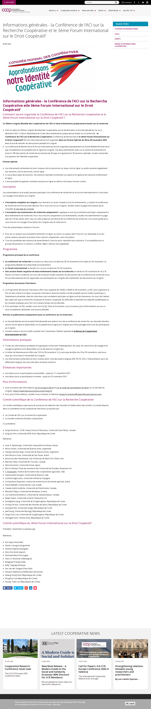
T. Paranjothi (11, 471)
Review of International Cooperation (125, 45)
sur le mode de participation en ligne (72, 387)
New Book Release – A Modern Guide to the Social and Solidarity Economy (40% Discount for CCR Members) (55, 672)
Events (118, 39)
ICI (100, 205)
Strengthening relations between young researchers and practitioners (129, 670)
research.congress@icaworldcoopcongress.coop (80, 394)
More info (56, 704)
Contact (128, 2)
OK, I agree (130, 703)
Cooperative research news (126, 29)
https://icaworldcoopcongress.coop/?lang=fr (32, 391)
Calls (117, 34)
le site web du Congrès (24, 209)
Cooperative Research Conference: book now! (18, 667)
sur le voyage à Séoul (44, 387)
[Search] (116, 2)
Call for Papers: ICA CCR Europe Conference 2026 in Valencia (93, 669)
